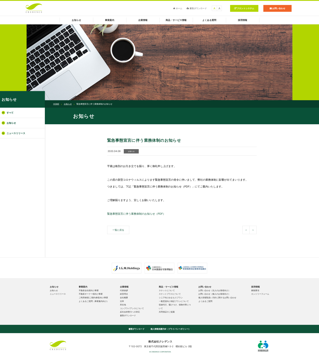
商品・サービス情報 (176, 20)
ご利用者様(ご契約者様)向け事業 (93, 297)
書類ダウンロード (198, 8)
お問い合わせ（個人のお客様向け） (214, 294)
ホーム (179, 8)
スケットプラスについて (170, 294)
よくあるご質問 (205, 301)
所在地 (123, 304)
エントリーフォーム (260, 294)
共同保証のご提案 (167, 312)
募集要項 (255, 290)
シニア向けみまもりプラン (171, 297)
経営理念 (124, 294)
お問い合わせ (204, 286)
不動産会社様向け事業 (89, 290)
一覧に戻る (118, 229)
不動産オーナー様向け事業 (91, 294)
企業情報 (143, 20)
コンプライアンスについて (132, 308)
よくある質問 (209, 20)
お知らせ (76, 20)
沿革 (122, 301)
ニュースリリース (16, 133)
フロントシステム (245, 8)
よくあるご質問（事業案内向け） (94, 301)
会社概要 (124, 297)
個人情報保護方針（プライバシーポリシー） (170, 329)
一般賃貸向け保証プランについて (174, 301)
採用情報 (242, 20)
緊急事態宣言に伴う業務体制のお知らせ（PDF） (136, 213)
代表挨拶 (124, 290)
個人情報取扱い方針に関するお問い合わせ (217, 297)
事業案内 (109, 20)
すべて (10, 112)
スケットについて (167, 290)
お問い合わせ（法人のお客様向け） (214, 290)
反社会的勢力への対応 (130, 312)
